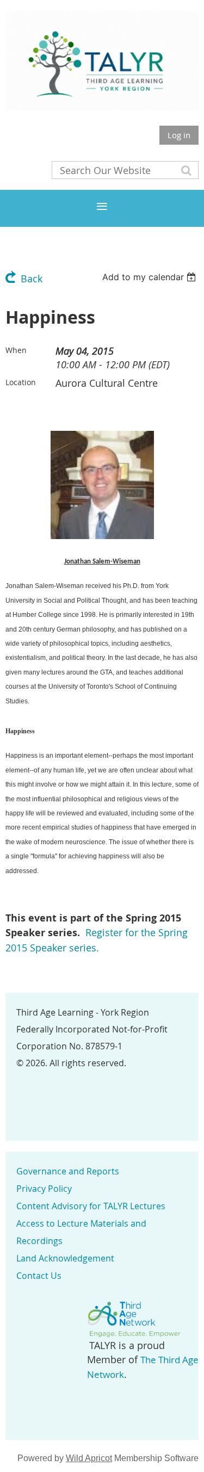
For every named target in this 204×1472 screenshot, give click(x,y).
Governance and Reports (67, 1171)
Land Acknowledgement (65, 1258)
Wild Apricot (89, 1458)
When (16, 350)
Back (31, 278)
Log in (179, 134)
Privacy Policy (44, 1189)
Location (20, 382)
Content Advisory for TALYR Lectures (90, 1206)
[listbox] (150, 276)
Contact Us (38, 1276)
